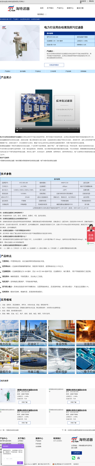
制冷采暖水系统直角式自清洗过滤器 (27, 160)
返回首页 (83, 1)
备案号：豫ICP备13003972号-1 (41, 464)
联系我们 (40, 14)
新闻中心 (70, 8)
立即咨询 (76, 453)
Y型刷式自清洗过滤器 (7, 160)
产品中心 (60, 8)
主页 (10, 19)
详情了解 (25, 402)
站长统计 (76, 464)
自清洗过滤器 (35, 19)
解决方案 (80, 8)
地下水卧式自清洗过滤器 (48, 160)
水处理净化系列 (25, 19)
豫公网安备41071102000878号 (62, 464)
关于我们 (50, 8)
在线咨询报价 (54, 65)
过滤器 (3, 140)
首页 (42, 8)
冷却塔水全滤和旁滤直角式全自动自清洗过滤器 (81, 430)
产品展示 (16, 19)
